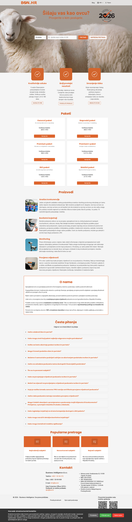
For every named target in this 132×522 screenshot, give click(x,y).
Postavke (93, 515)
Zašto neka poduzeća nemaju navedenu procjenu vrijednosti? (53, 396)
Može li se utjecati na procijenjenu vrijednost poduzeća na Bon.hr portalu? (58, 383)
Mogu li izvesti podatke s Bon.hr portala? (44, 351)
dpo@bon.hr (50, 490)
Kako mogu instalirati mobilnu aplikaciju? (45, 424)
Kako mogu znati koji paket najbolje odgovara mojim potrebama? (55, 338)
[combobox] (62, 37)
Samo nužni (118, 515)
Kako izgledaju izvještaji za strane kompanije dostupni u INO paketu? (56, 411)
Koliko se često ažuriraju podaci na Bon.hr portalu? (48, 345)
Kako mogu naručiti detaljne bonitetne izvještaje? (48, 417)
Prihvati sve (105, 515)
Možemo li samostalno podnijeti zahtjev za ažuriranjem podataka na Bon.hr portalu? (63, 357)
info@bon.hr (55, 483)
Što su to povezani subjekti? (39, 370)
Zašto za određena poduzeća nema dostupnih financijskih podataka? (57, 364)
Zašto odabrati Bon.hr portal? (40, 332)
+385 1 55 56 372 (57, 476)
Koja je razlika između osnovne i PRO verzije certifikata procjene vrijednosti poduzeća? (63, 389)
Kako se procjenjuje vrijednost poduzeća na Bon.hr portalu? (52, 377)
